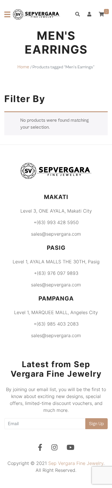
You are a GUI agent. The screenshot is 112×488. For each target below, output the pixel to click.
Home (23, 67)
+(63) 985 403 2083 (56, 324)
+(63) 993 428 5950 (56, 222)
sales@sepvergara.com (56, 234)
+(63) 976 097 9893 (56, 273)
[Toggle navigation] (7, 14)
